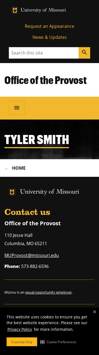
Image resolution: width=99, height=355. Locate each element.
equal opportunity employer (48, 292)
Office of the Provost (45, 80)
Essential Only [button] (21, 342)
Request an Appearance (49, 26)
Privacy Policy (19, 329)
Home (19, 168)
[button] (58, 341)
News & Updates (49, 37)
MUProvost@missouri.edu (31, 255)
